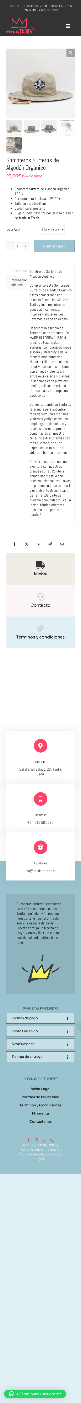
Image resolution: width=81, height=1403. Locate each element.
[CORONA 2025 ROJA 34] (20, 19)
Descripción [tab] (17, 270)
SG (43, 1158)
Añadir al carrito (54, 245)
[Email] (62, 543)
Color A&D (13, 228)
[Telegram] (50, 543)
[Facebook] (14, 543)
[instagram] (36, 1140)
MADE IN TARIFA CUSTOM (48, 337)
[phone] (52, 1140)
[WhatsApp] (38, 543)
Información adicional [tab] (17, 282)
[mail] (44, 1140)
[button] (70, 53)
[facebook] (29, 1140)
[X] (26, 543)
